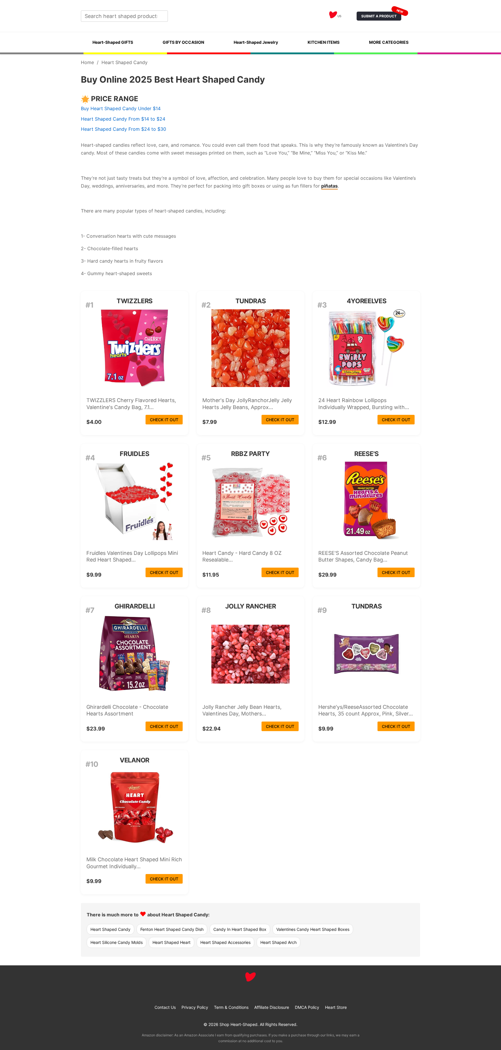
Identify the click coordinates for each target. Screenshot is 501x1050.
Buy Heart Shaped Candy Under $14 (121, 108)
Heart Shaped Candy (110, 929)
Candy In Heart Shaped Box (239, 929)
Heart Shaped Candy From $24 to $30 (123, 129)
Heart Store (336, 1007)
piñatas (329, 186)
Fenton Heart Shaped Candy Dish (172, 929)
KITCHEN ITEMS (324, 42)
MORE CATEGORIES (389, 42)
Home (87, 62)
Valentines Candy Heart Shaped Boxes (312, 929)
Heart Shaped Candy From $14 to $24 (123, 119)
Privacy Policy (194, 1007)
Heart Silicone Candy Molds (116, 942)
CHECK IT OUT (164, 419)
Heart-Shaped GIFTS (112, 42)
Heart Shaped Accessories (225, 942)
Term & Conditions (231, 1007)
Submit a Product (381, 15)
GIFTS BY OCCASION (183, 42)
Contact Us (165, 1007)
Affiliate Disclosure (271, 1007)
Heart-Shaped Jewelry (256, 42)
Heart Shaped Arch (278, 942)
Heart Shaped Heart (171, 942)
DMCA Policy (307, 1007)
